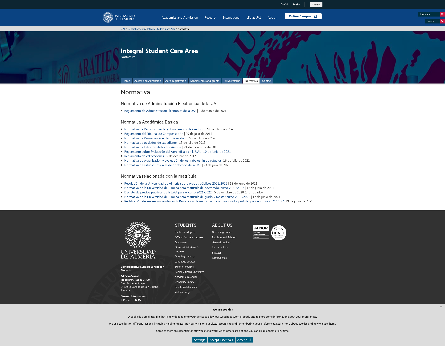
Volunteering (182, 292)
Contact (316, 4)
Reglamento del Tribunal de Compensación (153, 133)
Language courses (185, 261)
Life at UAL (254, 17)
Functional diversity (186, 287)
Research (210, 17)
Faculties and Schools (224, 237)
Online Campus (300, 16)
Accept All (244, 339)
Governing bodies (222, 232)
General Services (136, 28)
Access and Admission (147, 80)
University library (184, 282)
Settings (199, 339)
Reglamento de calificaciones (144, 156)
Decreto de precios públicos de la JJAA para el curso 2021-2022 (168, 192)
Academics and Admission (180, 17)
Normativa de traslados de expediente (150, 142)
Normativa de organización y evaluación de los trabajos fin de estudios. (173, 160)
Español (284, 4)
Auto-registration (175, 80)
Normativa (251, 80)
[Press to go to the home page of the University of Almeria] (118, 17)
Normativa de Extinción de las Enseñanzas (152, 147)
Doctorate (181, 242)
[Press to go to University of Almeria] (138, 239)
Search (430, 21)
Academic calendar (186, 277)
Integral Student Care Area (161, 28)
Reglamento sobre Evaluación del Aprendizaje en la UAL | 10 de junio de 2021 (177, 151)
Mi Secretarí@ (232, 80)
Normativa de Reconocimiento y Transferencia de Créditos (164, 129)
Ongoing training (185, 256)
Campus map (219, 257)
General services (221, 242)
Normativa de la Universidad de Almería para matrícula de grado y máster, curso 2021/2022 (187, 196)
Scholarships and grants (204, 80)
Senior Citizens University (189, 271)
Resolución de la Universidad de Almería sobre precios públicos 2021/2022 (175, 183)
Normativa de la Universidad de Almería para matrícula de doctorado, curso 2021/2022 (184, 187)
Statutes (216, 252)
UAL (123, 28)
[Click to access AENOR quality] (269, 232)
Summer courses (184, 266)
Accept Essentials (221, 339)
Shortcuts (425, 14)
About (272, 17)
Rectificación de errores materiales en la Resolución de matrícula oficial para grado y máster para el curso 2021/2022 (204, 201)
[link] (316, 4)
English (296, 4)
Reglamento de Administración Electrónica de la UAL (160, 110)
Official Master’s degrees (189, 237)
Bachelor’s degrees (185, 232)
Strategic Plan (220, 247)
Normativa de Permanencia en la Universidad (155, 138)
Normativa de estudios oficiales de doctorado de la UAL (162, 165)
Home (126, 80)
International (231, 17)
